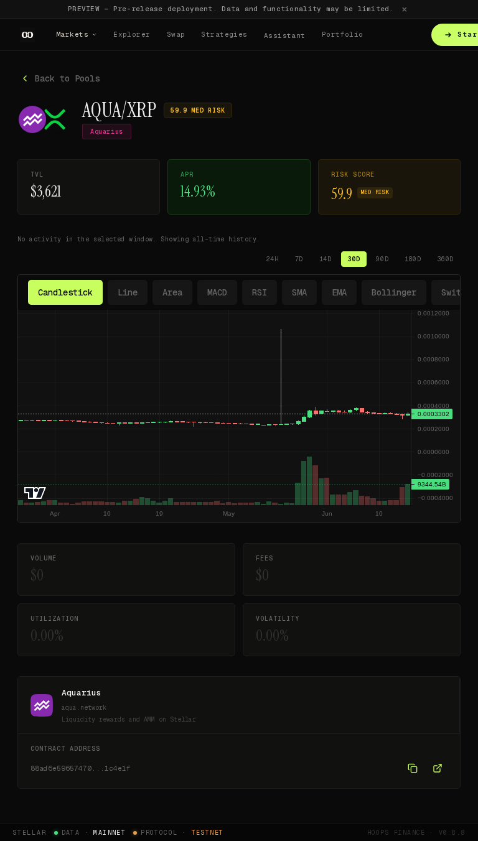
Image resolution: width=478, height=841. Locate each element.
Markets (72, 34)
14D (325, 259)
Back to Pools (67, 78)
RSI (259, 292)
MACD (217, 292)
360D (446, 259)
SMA (299, 292)
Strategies (224, 34)
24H (272, 259)
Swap (176, 34)
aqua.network (84, 708)
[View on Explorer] (438, 768)
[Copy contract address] (413, 768)
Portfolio (342, 34)
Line (128, 292)
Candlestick (65, 292)
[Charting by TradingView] (35, 493)
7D (299, 259)
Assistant (285, 35)
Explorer (132, 34)
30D (354, 259)
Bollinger (394, 292)
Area (172, 292)
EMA (339, 292)
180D (413, 259)
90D (382, 259)
